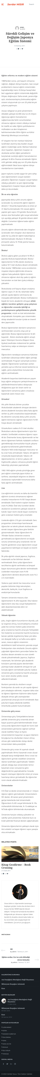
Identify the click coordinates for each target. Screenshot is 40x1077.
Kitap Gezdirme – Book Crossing (16, 866)
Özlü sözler (6, 1050)
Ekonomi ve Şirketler (9, 1034)
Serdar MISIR (15, 4)
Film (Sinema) (7, 1037)
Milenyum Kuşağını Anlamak (13, 984)
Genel (22, 27)
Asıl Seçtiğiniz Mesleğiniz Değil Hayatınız (17, 980)
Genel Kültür (7, 1044)
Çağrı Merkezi (7, 1027)
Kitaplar (5, 1047)
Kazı (3, 988)
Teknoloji (6, 1054)
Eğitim (5, 1030)
